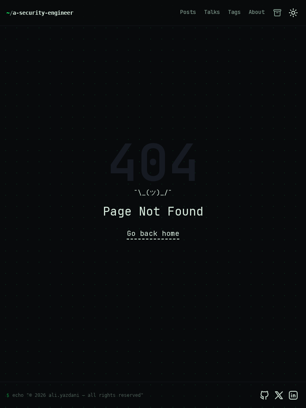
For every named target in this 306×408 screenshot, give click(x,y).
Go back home (153, 233)
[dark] (293, 12)
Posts (188, 12)
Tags (234, 12)
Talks (212, 12)
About (257, 12)
